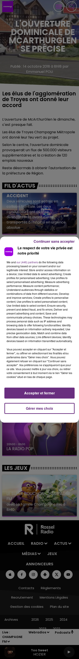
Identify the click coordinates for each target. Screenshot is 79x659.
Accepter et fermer (39, 392)
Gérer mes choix (39, 408)
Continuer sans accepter (54, 241)
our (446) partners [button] (27, 262)
